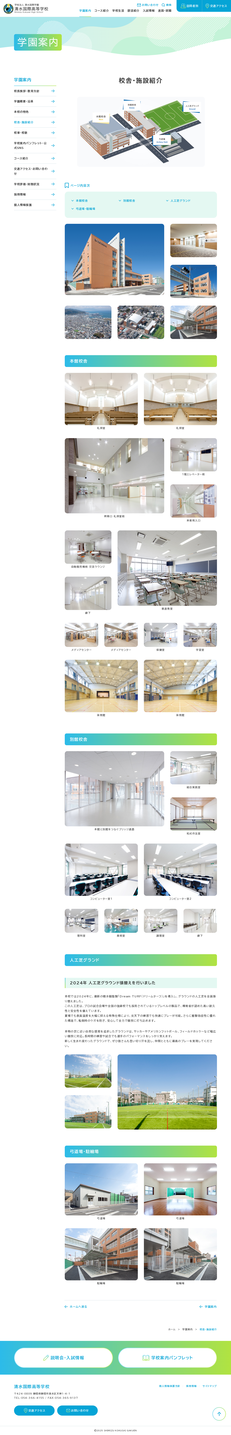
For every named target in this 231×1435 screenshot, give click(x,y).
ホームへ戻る (78, 1306)
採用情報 (20, 194)
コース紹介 (21, 158)
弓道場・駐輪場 (85, 208)
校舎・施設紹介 (23, 122)
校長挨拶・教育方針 (26, 91)
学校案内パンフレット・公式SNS (30, 145)
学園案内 (22, 80)
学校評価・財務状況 (26, 184)
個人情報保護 (23, 205)
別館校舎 (129, 200)
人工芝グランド (181, 200)
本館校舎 (82, 200)
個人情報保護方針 (169, 1386)
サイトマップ (210, 1386)
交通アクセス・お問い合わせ (31, 171)
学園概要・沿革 (23, 101)
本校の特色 (21, 111)
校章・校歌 (21, 132)
